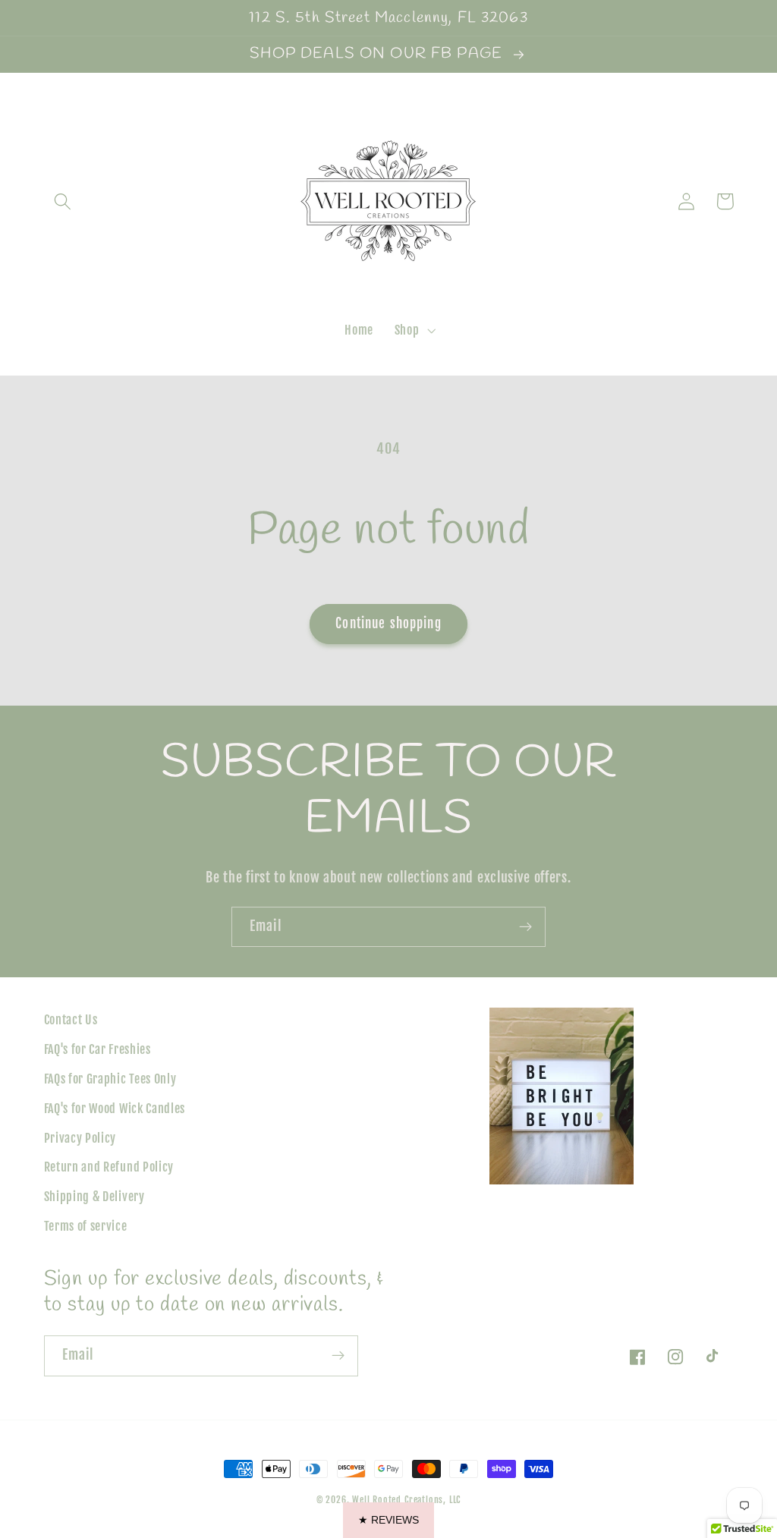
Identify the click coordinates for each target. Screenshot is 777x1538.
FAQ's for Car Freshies (97, 1049)
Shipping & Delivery (94, 1196)
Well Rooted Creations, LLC (406, 1499)
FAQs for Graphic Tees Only (110, 1079)
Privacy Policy (80, 1138)
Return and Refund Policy (109, 1167)
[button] (63, 201)
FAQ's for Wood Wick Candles (115, 1108)
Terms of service (85, 1226)
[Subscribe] (525, 927)
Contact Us (71, 1019)
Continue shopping (388, 623)
